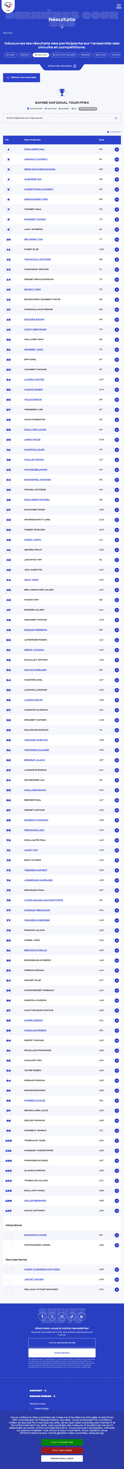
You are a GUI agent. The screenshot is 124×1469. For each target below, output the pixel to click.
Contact (36, 1391)
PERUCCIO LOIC (34, 830)
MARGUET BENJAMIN (37, 910)
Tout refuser (62, 1450)
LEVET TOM (31, 850)
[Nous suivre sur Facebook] (42, 1316)
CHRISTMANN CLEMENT (38, 189)
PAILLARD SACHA (35, 790)
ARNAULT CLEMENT (36, 159)
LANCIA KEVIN (33, 700)
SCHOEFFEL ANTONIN (37, 480)
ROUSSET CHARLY (35, 219)
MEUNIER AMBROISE (37, 920)
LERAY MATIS (32, 440)
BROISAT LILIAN (34, 760)
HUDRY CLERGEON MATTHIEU (42, 1270)
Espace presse (40, 1396)
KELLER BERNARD (35, 1201)
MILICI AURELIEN (35, 670)
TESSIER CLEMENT (35, 870)
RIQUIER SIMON (34, 320)
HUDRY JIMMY (32, 540)
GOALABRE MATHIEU (37, 500)
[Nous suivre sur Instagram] (62, 1316)
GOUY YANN (31, 580)
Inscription (62, 1353)
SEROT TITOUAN (34, 650)
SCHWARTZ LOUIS (35, 1235)
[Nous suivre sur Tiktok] (72, 1316)
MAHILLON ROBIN (35, 1030)
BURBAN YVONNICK (36, 820)
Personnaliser (62, 1458)
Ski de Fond (41, 55)
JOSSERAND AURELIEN (38, 880)
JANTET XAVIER (34, 1280)
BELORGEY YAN (33, 239)
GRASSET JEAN (33, 350)
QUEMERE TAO (32, 179)
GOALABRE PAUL (34, 149)
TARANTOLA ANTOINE (37, 259)
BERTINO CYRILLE (35, 950)
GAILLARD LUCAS (35, 430)
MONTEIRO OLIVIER (36, 750)
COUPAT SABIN (33, 390)
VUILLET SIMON (34, 460)
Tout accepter (62, 1442)
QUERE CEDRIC (33, 1020)
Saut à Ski (100, 55)
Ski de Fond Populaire (64, 55)
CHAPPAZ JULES (34, 450)
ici (89, 1367)
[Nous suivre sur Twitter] (52, 1316)
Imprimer (115, 132)
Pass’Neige (42, 1409)
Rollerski (85, 55)
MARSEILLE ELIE (34, 1101)
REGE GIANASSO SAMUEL (40, 169)
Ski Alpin (10, 55)
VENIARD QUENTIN (36, 740)
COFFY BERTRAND (35, 330)
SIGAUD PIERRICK (35, 630)
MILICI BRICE (33, 400)
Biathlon (25, 55)
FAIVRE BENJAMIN (35, 470)
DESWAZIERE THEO (36, 199)
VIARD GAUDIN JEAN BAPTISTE (43, 900)
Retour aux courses (23, 77)
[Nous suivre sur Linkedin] (82, 1316)
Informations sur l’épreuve (24, 118)
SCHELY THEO (32, 290)
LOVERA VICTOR (34, 380)
